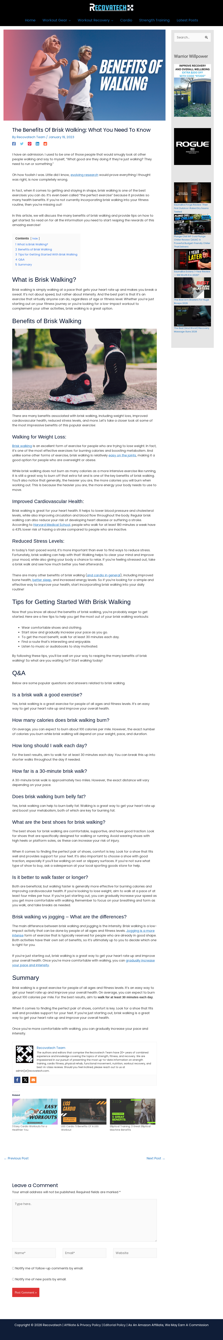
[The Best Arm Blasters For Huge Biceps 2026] (192, 287)
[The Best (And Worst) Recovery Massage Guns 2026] (192, 316)
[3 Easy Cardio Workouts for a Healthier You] (35, 1112)
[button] (69, 20)
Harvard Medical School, (52, 525)
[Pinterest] (29, 143)
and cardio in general (103, 575)
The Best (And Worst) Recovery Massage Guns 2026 (191, 329)
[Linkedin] (37, 143)
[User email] (33, 1080)
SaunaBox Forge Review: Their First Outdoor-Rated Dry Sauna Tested (191, 208)
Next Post (156, 1158)
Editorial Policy (114, 1325)
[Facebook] (14, 143)
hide (35, 238)
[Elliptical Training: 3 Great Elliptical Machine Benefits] (132, 1112)
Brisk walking (22, 446)
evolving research (84, 175)
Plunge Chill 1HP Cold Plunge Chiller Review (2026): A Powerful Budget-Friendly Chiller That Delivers (192, 241)
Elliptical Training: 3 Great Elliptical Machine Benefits (130, 1128)
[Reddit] (45, 143)
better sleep (41, 580)
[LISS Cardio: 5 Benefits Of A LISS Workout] (84, 1112)
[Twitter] (22, 143)
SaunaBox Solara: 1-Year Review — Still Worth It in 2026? (192, 273)
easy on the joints (122, 455)
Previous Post (16, 1158)
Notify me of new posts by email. (40, 1279)
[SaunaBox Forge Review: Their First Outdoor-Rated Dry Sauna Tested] (192, 192)
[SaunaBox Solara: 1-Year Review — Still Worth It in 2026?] (192, 259)
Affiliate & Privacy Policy (82, 1325)
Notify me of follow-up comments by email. (49, 1268)
